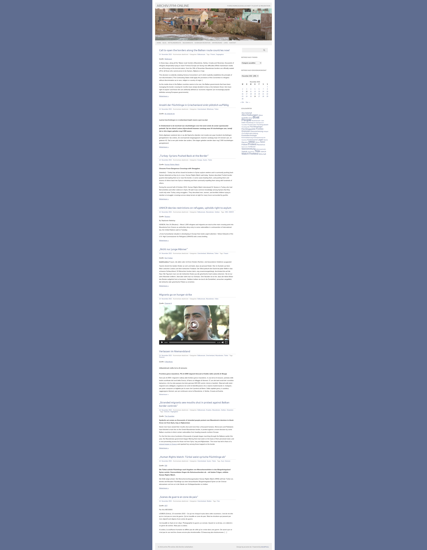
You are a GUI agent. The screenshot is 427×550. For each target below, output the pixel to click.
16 (242, 94)
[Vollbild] (226, 342)
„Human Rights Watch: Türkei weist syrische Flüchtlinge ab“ (192, 457)
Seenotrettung (249, 148)
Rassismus (261, 144)
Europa (199, 160)
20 (259, 94)
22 (267, 94)
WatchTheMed (250, 153)
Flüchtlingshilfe (245, 127)
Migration (245, 142)
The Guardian (169, 416)
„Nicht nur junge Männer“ (173, 249)
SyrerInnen (251, 151)
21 (263, 94)
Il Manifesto (169, 362)
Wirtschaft (262, 154)
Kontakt (232, 43)
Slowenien (230, 410)
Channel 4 (168, 303)
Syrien (205, 160)
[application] (194, 325)
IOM (226, 212)
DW (166, 465)
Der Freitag (169, 258)
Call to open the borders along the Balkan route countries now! (194, 50)
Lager (260, 139)
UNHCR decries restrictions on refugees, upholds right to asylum (195, 208)
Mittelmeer (210, 109)
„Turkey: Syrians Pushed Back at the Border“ (183, 156)
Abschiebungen (250, 115)
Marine (266, 140)
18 (251, 94)
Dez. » (248, 102)
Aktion (261, 115)
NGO (262, 142)
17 (246, 94)
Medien (209, 501)
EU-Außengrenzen (259, 122)
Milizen (257, 142)
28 (263, 96)
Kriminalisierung (247, 137)
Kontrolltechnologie (249, 135)
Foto (218, 501)
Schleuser (252, 147)
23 (242, 96)
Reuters (167, 216)
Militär (252, 141)
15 (267, 91)
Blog (164, 43)
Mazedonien (210, 212)
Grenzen (162, 357)
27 (259, 96)
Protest (212, 54)
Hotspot (266, 131)
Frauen (226, 253)
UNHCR (231, 212)
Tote (257, 151)
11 (251, 91)
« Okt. (242, 102)
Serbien (217, 212)
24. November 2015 (165, 54)
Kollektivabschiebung (251, 133)
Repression (245, 146)
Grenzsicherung (257, 131)
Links (226, 43)
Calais (262, 120)
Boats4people (256, 120)
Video (216, 299)
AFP (165, 505)
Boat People (250, 118)
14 (263, 91)
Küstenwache (252, 140)
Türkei (216, 109)
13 (259, 91)
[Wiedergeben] (162, 342)
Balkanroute (188, 43)
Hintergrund (217, 43)
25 (251, 96)
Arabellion (245, 118)
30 (242, 99)
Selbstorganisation (261, 149)
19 (255, 94)
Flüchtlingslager (256, 127)
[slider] (192, 342)
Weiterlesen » (164, 96)
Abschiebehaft (247, 113)
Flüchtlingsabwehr (262, 125)
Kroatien (208, 410)
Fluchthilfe (244, 124)
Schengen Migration (202, 43)
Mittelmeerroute (174, 43)
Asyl (222, 461)
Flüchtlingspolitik (248, 129)
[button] (194, 325)
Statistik (244, 151)
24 (246, 96)
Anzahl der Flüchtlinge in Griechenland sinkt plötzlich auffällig (194, 105)
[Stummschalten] (223, 342)
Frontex (259, 129)
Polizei (244, 144)
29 (267, 96)
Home (159, 43)
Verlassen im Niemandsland (174, 351)
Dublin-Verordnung (247, 122)
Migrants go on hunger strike (175, 295)
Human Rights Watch (172, 164)
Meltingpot (168, 59)
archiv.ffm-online (173, 6)
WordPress (265, 547)
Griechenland (201, 109)
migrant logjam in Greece (168, 444)
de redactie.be (170, 114)
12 (255, 91)
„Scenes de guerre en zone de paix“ (178, 497)
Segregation (220, 54)
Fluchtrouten (251, 125)
